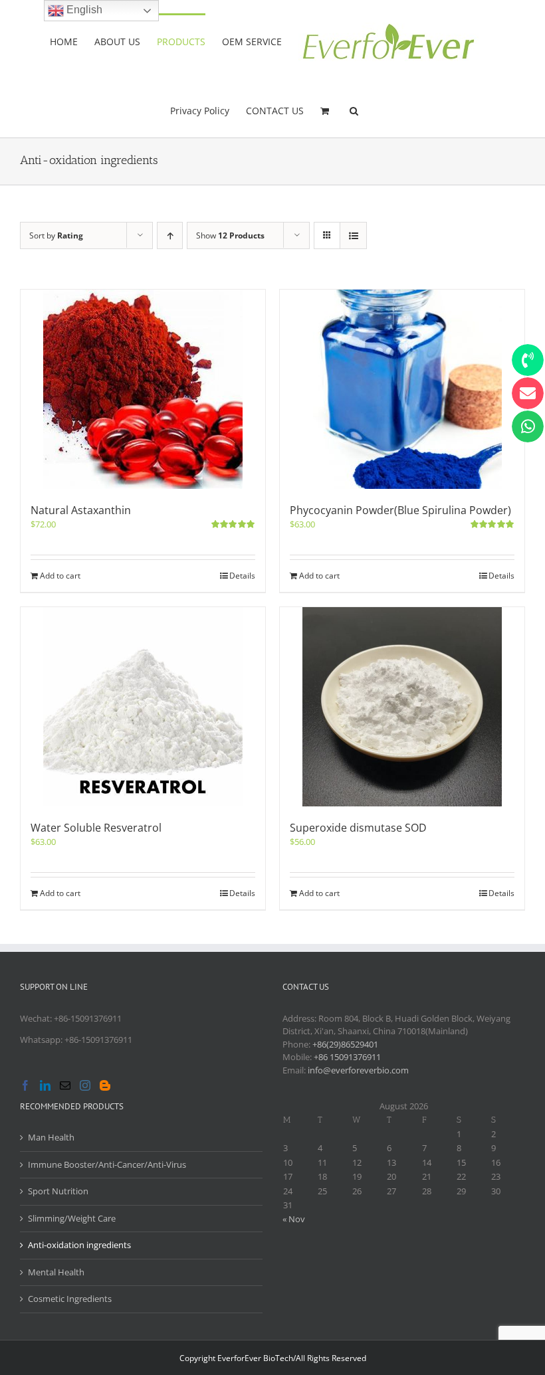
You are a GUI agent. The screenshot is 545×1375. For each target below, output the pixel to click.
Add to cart (60, 575)
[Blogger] (105, 1085)
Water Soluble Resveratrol (96, 827)
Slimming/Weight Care (72, 1218)
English (83, 9)
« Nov (293, 1219)
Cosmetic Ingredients (70, 1299)
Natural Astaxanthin (81, 510)
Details (242, 575)
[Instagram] (85, 1085)
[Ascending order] (170, 235)
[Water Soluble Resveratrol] (143, 706)
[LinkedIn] (45, 1085)
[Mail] (65, 1085)
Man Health (51, 1137)
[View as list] (353, 235)
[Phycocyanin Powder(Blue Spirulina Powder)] (402, 389)
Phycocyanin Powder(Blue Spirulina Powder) (400, 510)
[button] (354, 110)
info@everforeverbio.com (358, 1070)
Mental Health (56, 1272)
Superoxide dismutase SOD (358, 827)
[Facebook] (25, 1085)
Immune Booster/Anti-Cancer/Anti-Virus (107, 1164)
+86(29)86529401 (345, 1044)
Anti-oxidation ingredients (79, 1245)
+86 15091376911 (347, 1057)
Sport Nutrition (58, 1191)
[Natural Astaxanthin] (143, 389)
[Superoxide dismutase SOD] (402, 706)
